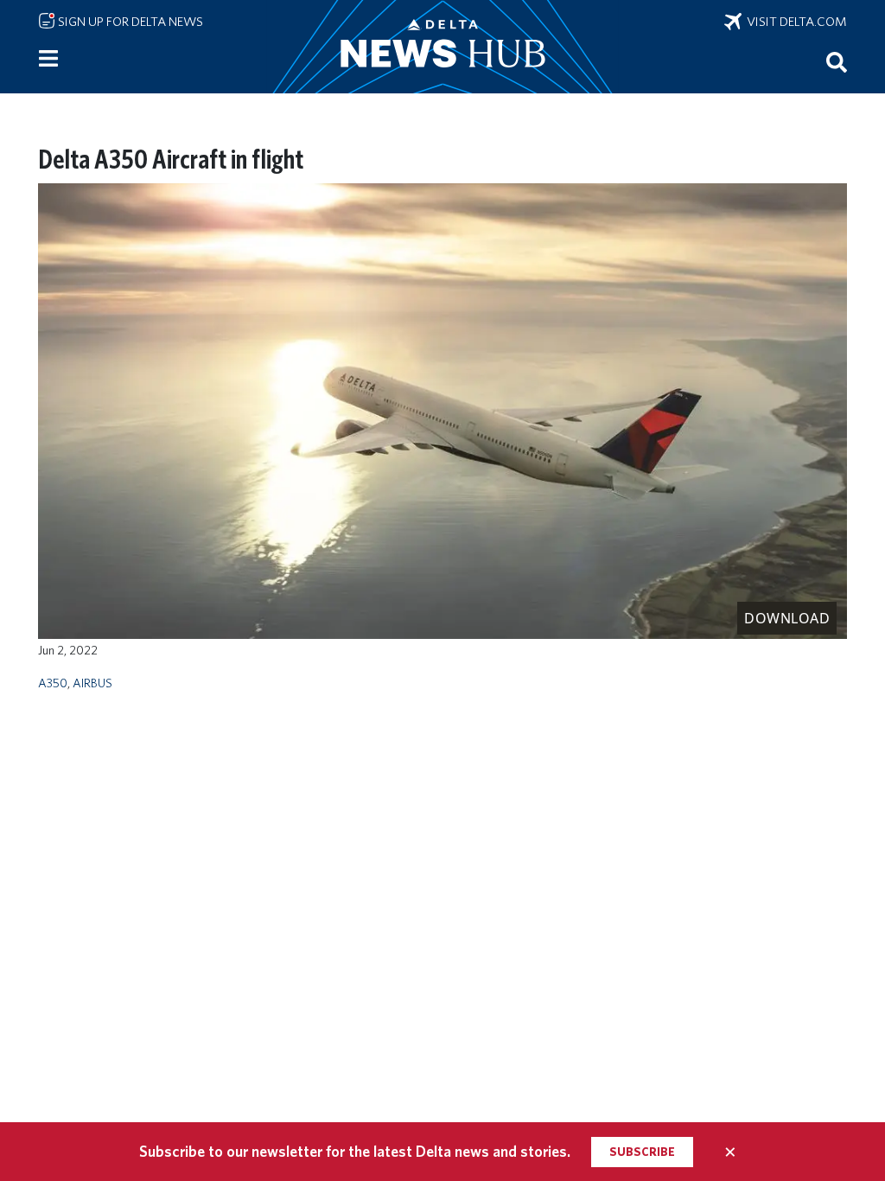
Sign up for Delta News (129, 21)
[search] (836, 61)
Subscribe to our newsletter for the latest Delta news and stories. (354, 1151)
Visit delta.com (794, 21)
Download (787, 618)
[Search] (836, 61)
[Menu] (48, 59)
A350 (52, 682)
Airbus (92, 682)
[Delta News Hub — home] (442, 46)
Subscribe (642, 1152)
